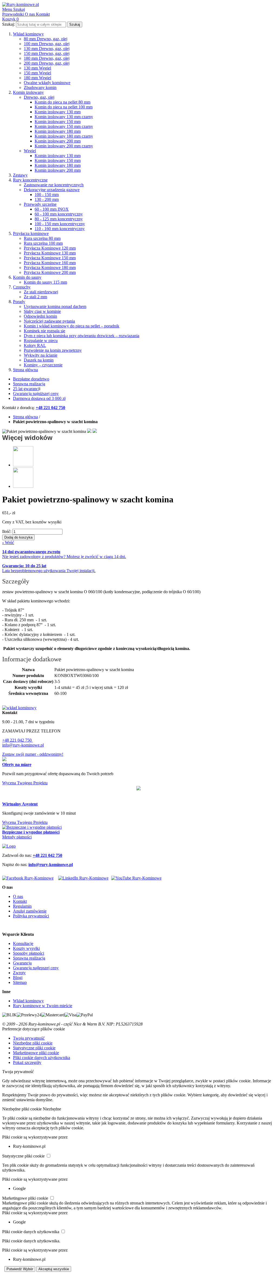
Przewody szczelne (40, 204)
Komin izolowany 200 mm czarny (64, 146)
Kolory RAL (35, 345)
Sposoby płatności (28, 953)
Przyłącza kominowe (31, 233)
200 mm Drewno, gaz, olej (47, 63)
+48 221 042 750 (17, 740)
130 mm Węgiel (37, 68)
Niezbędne (52, 1109)
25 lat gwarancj (26, 388)
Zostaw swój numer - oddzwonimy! (32, 754)
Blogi (17, 977)
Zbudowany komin (40, 87)
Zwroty (19, 972)
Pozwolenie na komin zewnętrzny (53, 350)
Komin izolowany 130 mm (58, 112)
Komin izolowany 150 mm (58, 121)
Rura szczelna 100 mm (43, 243)
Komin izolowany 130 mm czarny (64, 116)
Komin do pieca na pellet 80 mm (62, 102)
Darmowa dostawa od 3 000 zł (39, 398)
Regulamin (22, 906)
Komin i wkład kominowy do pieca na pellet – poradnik (71, 326)
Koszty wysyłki (26, 948)
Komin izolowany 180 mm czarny (64, 136)
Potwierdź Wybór (19, 1269)
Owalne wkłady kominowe (47, 82)
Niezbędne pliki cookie (32, 1043)
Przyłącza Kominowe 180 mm (50, 267)
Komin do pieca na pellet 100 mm (64, 107)
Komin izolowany (28, 92)
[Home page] (9, 846)
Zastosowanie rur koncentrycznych (54, 185)
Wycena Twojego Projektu (25, 783)
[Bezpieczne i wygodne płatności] (32, 827)
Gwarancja (22, 963)
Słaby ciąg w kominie (42, 311)
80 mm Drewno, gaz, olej (45, 39)
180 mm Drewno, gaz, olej (47, 58)
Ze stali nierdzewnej (41, 292)
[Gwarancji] (138, 788)
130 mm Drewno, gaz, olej (47, 48)
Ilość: (6, 531)
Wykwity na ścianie (40, 355)
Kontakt (20, 901)
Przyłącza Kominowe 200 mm (50, 272)
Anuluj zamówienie (30, 911)
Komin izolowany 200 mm (58, 141)
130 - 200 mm (47, 199)
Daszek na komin (39, 360)
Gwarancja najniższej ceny (36, 393)
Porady (19, 301)
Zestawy (20, 175)
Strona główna (25, 369)
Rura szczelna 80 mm (42, 238)
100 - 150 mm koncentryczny (60, 223)
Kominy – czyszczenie (43, 365)
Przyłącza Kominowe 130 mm (50, 253)
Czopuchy (22, 287)
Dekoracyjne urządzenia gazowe (52, 189)
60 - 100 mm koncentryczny (59, 214)
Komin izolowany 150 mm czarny (64, 126)
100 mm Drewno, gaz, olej (47, 43)
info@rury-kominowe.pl (23, 745)
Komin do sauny (27, 277)
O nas (18, 896)
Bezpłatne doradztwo (31, 379)
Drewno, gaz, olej (39, 97)
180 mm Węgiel (37, 77)
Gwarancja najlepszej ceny (36, 968)
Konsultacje (23, 943)
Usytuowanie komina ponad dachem (55, 306)
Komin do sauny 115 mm (45, 282)
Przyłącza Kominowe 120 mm (50, 248)
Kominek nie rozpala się (44, 331)
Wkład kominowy (28, 34)
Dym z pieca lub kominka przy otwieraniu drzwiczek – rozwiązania (81, 335)
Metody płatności (17, 837)
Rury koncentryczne (30, 180)
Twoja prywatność (29, 1038)
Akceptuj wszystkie (53, 1269)
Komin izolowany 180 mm (58, 131)
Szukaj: (8, 24)
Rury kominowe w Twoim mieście (42, 1005)
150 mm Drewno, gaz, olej (47, 53)
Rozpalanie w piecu (41, 340)
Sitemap (20, 982)
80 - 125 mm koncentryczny (59, 219)
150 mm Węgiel (37, 73)
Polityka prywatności (31, 916)
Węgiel (30, 150)
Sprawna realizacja (29, 383)
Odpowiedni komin (40, 316)
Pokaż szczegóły (27, 1062)
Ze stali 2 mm (35, 296)
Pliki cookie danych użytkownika (41, 1057)
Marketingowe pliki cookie (36, 1052)
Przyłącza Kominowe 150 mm (50, 258)
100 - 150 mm (47, 194)
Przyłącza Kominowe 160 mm (50, 262)
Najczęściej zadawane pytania (49, 321)
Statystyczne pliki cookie (34, 1048)
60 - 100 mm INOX (52, 209)
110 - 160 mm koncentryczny (60, 228)
